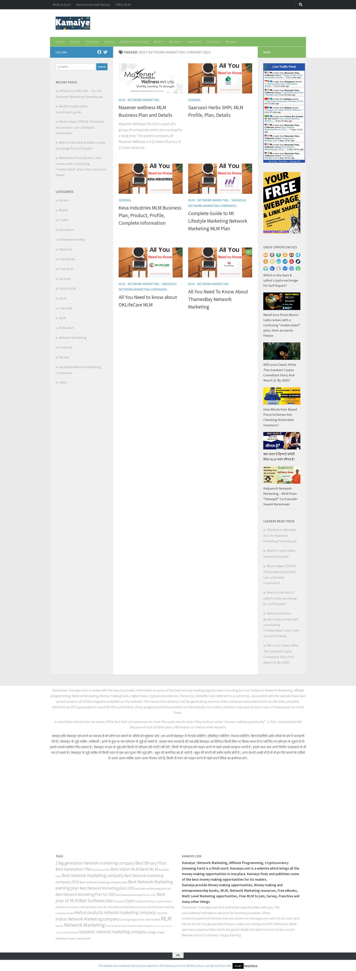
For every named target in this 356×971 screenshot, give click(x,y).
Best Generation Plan (74, 869)
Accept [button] (238, 965)
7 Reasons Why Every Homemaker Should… (284, 76)
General (194, 100)
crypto (129, 900)
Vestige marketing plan (79, 938)
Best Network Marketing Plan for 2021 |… (279, 128)
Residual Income (159, 926)
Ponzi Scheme (113, 926)
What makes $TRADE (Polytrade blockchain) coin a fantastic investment (80, 127)
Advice (75, 41)
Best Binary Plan (150, 863)
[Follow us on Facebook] (99, 52)
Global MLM (67, 288)
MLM (157, 41)
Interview (194, 41)
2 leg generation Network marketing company (95, 863)
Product (147, 926)
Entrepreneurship (72, 239)
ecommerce (73, 907)
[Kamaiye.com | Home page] (73, 23)
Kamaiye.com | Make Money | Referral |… (284, 110)
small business (70, 932)
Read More (250, 965)
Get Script (272, 161)
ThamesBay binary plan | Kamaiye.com (283, 101)
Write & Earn (62, 4)
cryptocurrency (145, 901)
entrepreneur (88, 907)
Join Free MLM (152, 919)
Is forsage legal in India (132, 919)
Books (174, 41)
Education (66, 229)
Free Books (67, 259)
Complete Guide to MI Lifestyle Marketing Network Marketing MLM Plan (217, 221)
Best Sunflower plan (96, 900)
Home (60, 41)
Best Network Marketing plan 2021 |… (279, 148)
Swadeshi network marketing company (112, 931)
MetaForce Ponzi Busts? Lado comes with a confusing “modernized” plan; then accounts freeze (281, 325)
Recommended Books (93, 4)
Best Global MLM (101, 869)
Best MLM (149, 869)
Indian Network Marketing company (88, 919)
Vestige (151, 932)
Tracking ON (294, 161)
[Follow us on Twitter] (105, 52)
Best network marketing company (93, 875)
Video (63, 382)
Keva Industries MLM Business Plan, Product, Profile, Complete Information (150, 215)
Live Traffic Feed (284, 66)
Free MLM (66, 269)
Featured (92, 41)
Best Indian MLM (125, 869)
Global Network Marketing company (127, 907)
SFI (167, 926)
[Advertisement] (178, 802)
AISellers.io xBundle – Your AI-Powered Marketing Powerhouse (280, 535)
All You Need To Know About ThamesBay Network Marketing (218, 299)
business (118, 901)
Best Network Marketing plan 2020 (107, 888)
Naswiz (59, 926)
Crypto (109, 41)
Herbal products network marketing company (115, 912)
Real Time (283, 161)
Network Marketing (134, 41)
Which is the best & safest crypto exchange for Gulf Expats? (280, 280)
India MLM (161, 913)
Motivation (66, 328)
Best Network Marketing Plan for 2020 (86, 894)
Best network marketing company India (103, 882)
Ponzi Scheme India (131, 926)
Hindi (62, 298)
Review (230, 41)
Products (213, 41)
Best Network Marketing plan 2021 (153, 888)
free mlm (102, 907)
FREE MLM (123, 4)
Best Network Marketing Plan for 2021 (136, 895)
